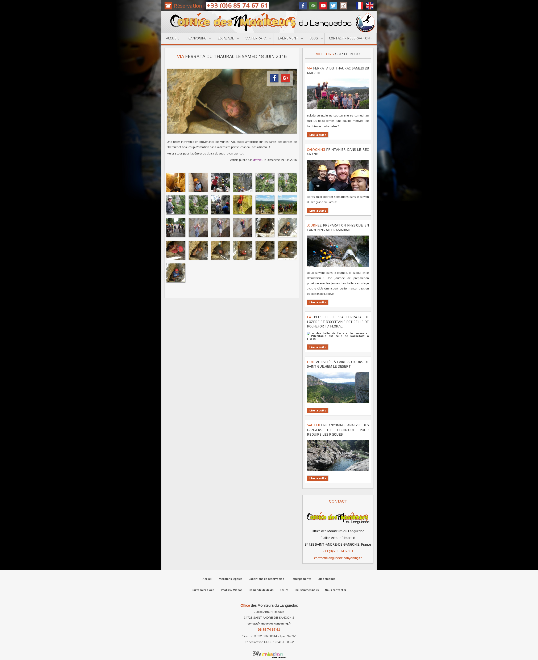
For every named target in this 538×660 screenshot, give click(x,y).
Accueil (172, 38)
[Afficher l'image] (176, 192)
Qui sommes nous (307, 590)
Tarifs (284, 590)
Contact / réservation (349, 38)
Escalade (226, 38)
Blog (314, 38)
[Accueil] (269, 22)
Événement (288, 38)
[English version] (369, 5)
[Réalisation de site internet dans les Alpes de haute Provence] (269, 653)
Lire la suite (317, 134)
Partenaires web (203, 590)
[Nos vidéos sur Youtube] (323, 5)
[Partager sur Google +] (285, 82)
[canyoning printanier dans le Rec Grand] (338, 191)
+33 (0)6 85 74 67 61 (337, 551)
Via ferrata (255, 38)
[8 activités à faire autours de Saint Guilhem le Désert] (338, 404)
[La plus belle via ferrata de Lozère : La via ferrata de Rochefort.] (338, 338)
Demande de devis (261, 590)
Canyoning (197, 38)
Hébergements (300, 578)
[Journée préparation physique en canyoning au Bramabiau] (338, 267)
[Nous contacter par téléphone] (168, 5)
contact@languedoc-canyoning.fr (338, 558)
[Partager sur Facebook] (274, 82)
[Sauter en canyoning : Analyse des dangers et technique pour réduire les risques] (338, 472)
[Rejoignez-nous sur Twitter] (333, 5)
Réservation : (221, 5)
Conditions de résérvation (266, 578)
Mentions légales (230, 578)
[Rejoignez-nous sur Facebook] (303, 5)
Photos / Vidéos (231, 590)
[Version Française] (359, 5)
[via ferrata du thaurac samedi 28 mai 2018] (338, 110)
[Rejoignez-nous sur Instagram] (343, 5)
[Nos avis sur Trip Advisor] (313, 5)
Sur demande (326, 578)
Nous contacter (335, 590)
